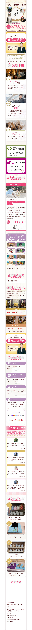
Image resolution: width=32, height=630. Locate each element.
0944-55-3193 (15, 369)
